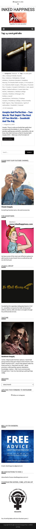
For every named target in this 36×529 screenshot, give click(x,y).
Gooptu (8, 87)
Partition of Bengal (15, 94)
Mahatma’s (11, 91)
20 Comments (8, 108)
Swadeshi (14, 105)
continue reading (7, 139)
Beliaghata (16, 78)
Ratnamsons (18, 103)
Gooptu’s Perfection (18, 87)
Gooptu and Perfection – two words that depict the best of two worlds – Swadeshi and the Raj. (17, 117)
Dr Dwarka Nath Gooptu (15, 82)
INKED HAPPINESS (18, 9)
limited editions (12, 89)
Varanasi (20, 105)
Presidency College (14, 100)
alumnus (8, 78)
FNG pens (24, 85)
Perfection (15, 98)
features (14, 73)
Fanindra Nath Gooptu (12, 85)
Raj (12, 103)
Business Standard (15, 80)
